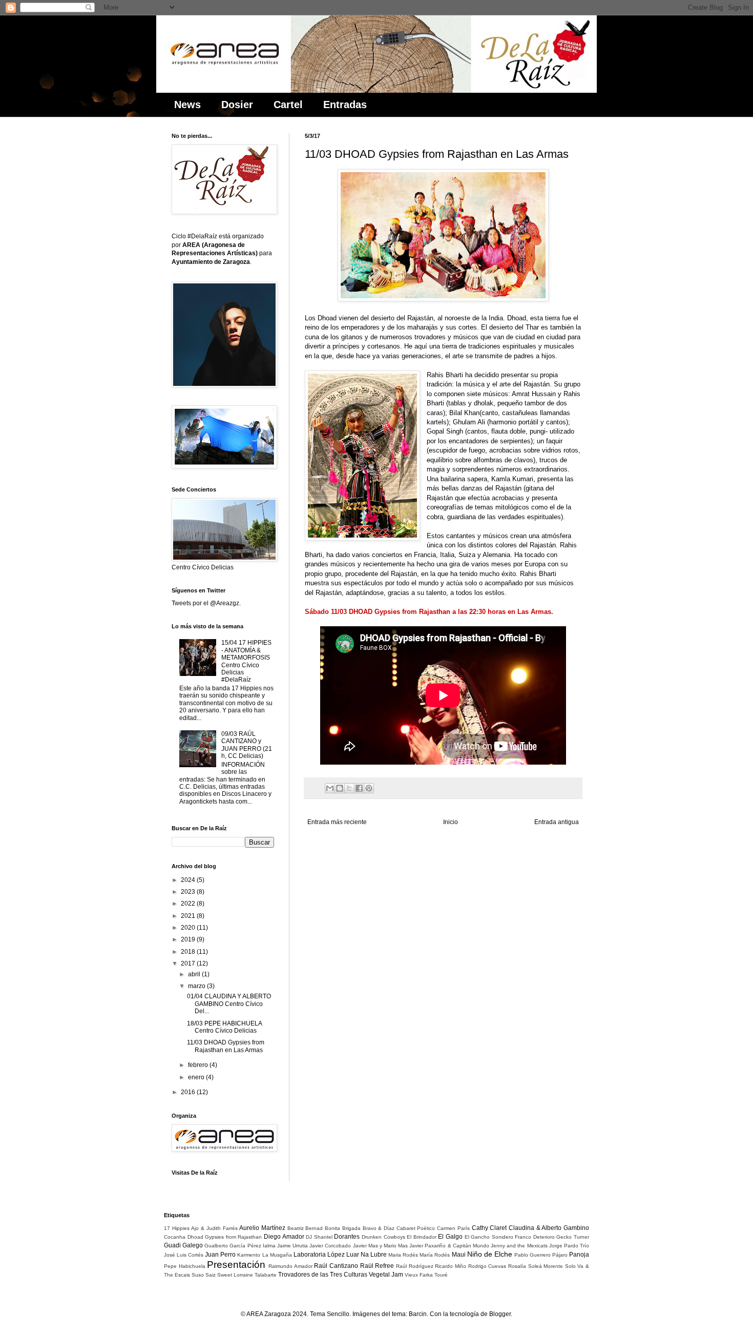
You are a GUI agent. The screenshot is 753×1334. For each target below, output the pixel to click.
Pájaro (560, 1255)
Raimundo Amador (290, 1266)
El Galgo (450, 1236)
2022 (189, 903)
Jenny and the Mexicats (519, 1245)
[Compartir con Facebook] (359, 788)
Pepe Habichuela (184, 1266)
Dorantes (347, 1236)
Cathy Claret (489, 1228)
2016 (189, 1092)
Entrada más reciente (337, 822)
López (336, 1254)
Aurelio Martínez (262, 1228)
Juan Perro (220, 1254)
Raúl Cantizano (336, 1265)
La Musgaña (277, 1255)
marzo (197, 986)
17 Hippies (177, 1228)
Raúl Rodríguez (414, 1266)
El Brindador (421, 1237)
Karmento (248, 1255)
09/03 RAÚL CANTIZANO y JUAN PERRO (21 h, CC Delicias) (246, 745)
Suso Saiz (204, 1275)
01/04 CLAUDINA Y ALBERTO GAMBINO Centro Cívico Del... (229, 1004)
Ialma (269, 1245)
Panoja (579, 1254)
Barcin (418, 1314)
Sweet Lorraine (235, 1275)
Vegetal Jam (386, 1274)
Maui (459, 1254)
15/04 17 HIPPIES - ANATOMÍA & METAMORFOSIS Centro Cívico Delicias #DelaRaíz (246, 661)
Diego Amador (284, 1236)
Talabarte (266, 1275)
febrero (199, 1065)
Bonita (332, 1228)
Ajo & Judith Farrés (214, 1228)
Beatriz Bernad (305, 1228)
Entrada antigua (556, 822)
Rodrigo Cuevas (487, 1266)
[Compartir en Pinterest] (369, 788)
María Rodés (435, 1255)
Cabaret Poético (415, 1228)
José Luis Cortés (183, 1255)
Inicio (450, 822)
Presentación (236, 1264)
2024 (189, 880)
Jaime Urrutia (292, 1245)
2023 (189, 891)
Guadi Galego (183, 1245)
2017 (189, 963)
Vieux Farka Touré (426, 1275)
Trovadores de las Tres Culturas (322, 1274)
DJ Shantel (319, 1237)
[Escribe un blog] (339, 788)
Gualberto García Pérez (232, 1245)
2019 (189, 939)
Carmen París (453, 1228)
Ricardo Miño (450, 1266)
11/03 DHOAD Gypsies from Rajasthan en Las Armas (225, 1046)
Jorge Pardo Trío (569, 1245)
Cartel (288, 104)
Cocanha (174, 1237)
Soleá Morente (545, 1266)
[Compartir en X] (349, 788)
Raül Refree (377, 1265)
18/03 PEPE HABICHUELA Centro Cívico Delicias (224, 1027)
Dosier (237, 104)
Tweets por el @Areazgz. (206, 603)
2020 (189, 927)
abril (195, 974)
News (187, 104)
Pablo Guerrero (532, 1255)
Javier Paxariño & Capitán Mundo (449, 1245)
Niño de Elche (489, 1254)
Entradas (345, 104)
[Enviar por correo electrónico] (330, 788)
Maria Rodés (403, 1255)
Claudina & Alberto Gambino (549, 1228)
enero (197, 1077)
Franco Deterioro (535, 1237)
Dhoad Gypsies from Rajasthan (224, 1237)
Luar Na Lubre (366, 1254)
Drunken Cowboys (383, 1237)
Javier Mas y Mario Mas (380, 1245)
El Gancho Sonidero (489, 1237)
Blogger (500, 1314)
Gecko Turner (572, 1237)
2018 (189, 951)
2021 (189, 915)
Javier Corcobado (330, 1245)
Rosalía (517, 1266)
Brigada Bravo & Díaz (368, 1228)
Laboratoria (310, 1254)
